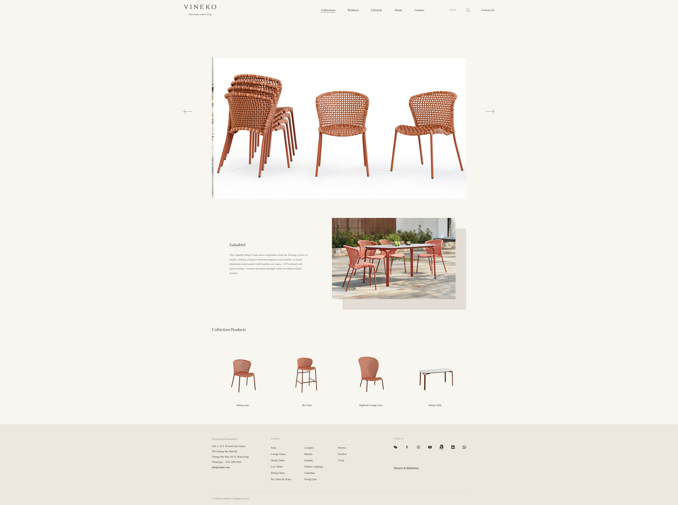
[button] (188, 112)
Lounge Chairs (278, 454)
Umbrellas (309, 473)
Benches (308, 454)
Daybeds (308, 460)
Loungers (309, 447)
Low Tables (276, 466)
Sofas (273, 447)
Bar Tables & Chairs (281, 479)
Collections (328, 10)
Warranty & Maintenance (406, 468)
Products (353, 10)
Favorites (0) (487, 10)
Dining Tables (278, 460)
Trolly (341, 460)
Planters (342, 447)
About (398, 10)
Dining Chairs (278, 473)
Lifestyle (376, 10)
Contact (419, 10)
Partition (342, 454)
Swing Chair (310, 479)
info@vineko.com (221, 467)
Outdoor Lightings (313, 466)
